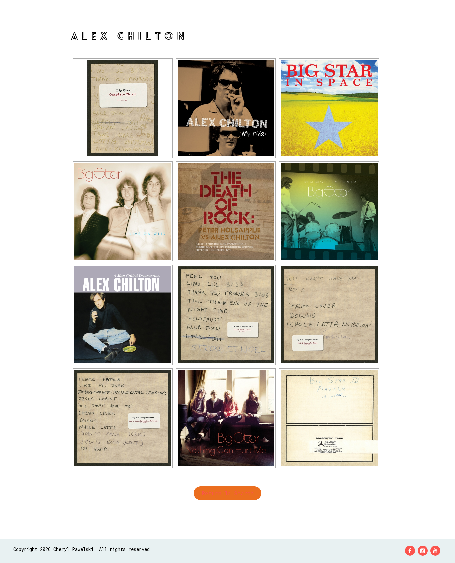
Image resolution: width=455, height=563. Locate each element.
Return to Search (228, 493)
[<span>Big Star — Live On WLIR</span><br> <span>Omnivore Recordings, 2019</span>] (122, 211)
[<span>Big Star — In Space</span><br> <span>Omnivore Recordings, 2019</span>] (329, 108)
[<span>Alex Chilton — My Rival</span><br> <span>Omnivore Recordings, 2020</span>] (226, 108)
